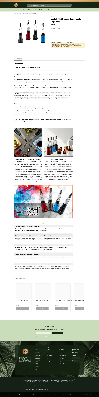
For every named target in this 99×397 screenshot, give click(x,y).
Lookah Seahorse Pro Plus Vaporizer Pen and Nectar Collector (68, 300)
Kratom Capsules (62, 355)
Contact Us (37, 366)
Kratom (54, 9)
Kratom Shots (34, 9)
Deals (24, 9)
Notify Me (22, 308)
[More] (30, 9)
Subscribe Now (57, 333)
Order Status (37, 358)
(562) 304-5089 (76, 349)
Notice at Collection (66, 394)
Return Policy (37, 360)
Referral (36, 363)
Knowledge (37, 350)
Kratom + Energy (62, 353)
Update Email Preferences (44, 394)
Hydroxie (49, 353)
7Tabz (48, 349)
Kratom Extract (48, 9)
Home (15, 13)
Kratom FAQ (37, 352)
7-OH (60, 352)
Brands (40, 9)
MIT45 (48, 358)
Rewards (36, 361)
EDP (48, 352)
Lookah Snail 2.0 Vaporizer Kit (42, 300)
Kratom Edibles (61, 9)
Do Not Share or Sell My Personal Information (79, 394)
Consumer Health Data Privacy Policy (55, 394)
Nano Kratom (61, 363)
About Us (36, 349)
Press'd (48, 350)
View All (48, 361)
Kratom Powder (62, 358)
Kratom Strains (62, 360)
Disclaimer (37, 364)
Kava (68, 9)
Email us (74, 350)
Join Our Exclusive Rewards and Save (65, 1)
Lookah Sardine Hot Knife (80, 300)
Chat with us (75, 352)
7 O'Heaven (49, 355)
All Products (61, 349)
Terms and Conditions (29, 394)
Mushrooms (73, 9)
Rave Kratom (49, 360)
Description (18, 59)
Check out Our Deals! (58, 1)
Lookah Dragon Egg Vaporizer (22, 300)
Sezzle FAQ (37, 353)
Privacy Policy (36, 394)
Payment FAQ (37, 355)
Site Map (89, 394)
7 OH (29, 9)
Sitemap (36, 369)
